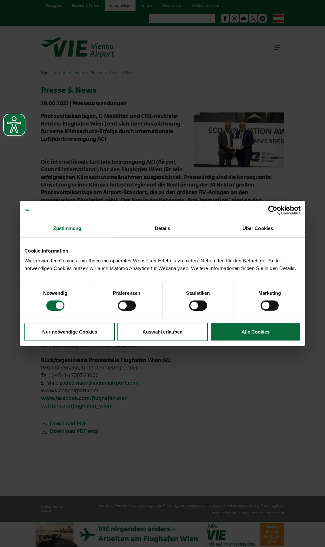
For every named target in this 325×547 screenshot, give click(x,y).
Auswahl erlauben (162, 331)
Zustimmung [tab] (67, 228)
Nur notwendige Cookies (69, 331)
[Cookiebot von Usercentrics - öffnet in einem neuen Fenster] (273, 210)
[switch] (127, 306)
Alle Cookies (255, 331)
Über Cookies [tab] (257, 228)
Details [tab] (162, 228)
